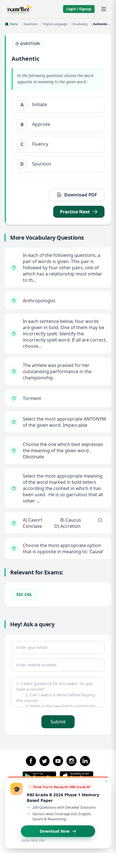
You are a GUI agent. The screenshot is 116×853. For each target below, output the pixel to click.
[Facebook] (31, 761)
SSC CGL (24, 594)
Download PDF (80, 195)
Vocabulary (80, 24)
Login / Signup (78, 8)
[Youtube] (58, 761)
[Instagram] (71, 761)
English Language (55, 24)
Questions (30, 24)
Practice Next (75, 212)
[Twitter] (44, 761)
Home (14, 24)
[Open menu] (103, 9)
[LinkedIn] (85, 761)
